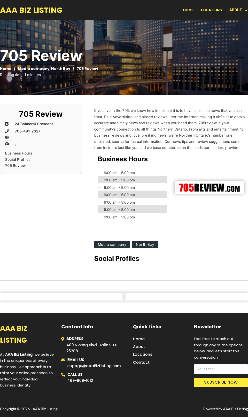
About (139, 346)
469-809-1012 (80, 380)
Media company (33, 68)
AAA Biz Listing (31, 10)
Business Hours (18, 153)
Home (188, 10)
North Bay (60, 68)
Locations (211, 10)
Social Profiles (18, 159)
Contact (141, 362)
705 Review (15, 165)
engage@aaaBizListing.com (94, 365)
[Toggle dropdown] (246, 10)
